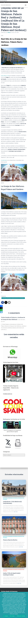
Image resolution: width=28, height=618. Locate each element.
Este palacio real (5, 75)
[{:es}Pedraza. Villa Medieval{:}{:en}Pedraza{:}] (14, 487)
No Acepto (12, 616)
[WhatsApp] (1, 310)
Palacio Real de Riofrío (10, 540)
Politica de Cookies (21, 616)
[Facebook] (1, 306)
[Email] (1, 312)
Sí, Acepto (6, 616)
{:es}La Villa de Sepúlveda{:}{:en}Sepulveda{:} (11, 574)
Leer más (16, 511)
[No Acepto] (26, 605)
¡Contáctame (4, 160)
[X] (1, 308)
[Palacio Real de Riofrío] (14, 525)
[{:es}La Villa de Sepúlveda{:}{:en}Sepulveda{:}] (14, 559)
